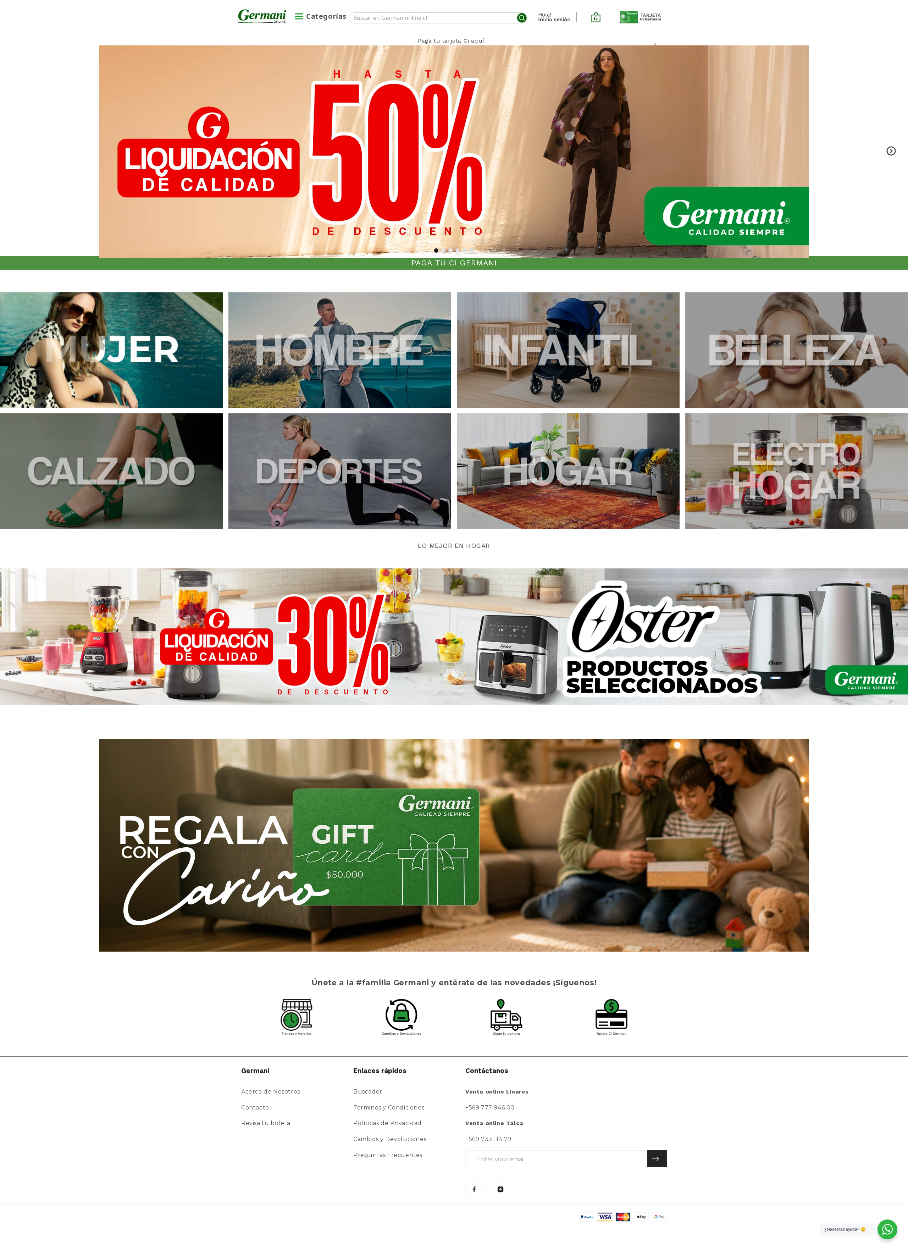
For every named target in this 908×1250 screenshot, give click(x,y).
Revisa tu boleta (265, 1123)
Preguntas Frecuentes (387, 1155)
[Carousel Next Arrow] (654, 44)
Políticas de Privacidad (387, 1123)
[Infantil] (568, 350)
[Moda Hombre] (339, 350)
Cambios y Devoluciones (389, 1139)
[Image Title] (474, 1189)
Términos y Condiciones (388, 1107)
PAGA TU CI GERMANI (454, 262)
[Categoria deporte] (339, 471)
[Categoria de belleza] (796, 350)
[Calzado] (111, 471)
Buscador (367, 1091)
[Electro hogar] (796, 471)
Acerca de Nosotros (270, 1091)
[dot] (436, 250)
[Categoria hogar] (568, 471)
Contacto (255, 1107)
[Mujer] (111, 350)
